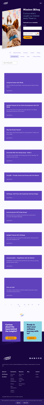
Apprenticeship (17, 52)
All (10, 52)
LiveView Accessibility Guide (21, 380)
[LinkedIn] (41, 358)
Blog (28, 371)
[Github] (36, 358)
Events (37, 374)
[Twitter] (32, 358)
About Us (4, 371)
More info (26, 402)
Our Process (5, 374)
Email (24, 25)
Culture (32, 52)
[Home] (20, 3)
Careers (37, 376)
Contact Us (31, 338)
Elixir (28, 56)
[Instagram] (30, 358)
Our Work (4, 376)
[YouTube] (39, 358)
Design (38, 52)
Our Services (13, 371)
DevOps (22, 56)
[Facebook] (34, 358)
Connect (37, 371)
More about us (11, 338)
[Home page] (11, 358)
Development (14, 56)
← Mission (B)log (36, 56)
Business (25, 52)
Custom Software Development (13, 380)
